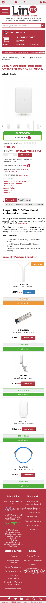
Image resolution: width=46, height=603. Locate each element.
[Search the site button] (43, 25)
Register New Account (13, 561)
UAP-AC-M (22, 223)
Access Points (9, 188)
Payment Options (33, 521)
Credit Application (13, 571)
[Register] (44, 2)
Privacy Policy (32, 556)
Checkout (34, 45)
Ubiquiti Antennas (11, 186)
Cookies (32, 564)
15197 (24, 165)
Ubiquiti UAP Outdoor (12, 184)
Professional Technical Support (33, 502)
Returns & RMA (33, 517)
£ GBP (10, 32)
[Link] (9, 599)
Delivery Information (32, 512)
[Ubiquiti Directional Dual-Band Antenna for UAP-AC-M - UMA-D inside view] (18, 129)
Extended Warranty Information (13, 583)
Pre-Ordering (33, 525)
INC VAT (20, 32)
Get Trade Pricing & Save (28, 151)
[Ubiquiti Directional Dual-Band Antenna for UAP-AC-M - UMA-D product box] (28, 129)
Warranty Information (13, 576)
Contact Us (33, 529)
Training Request (33, 508)
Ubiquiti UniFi (9, 190)
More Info (29, 292)
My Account (13, 556)
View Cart (20, 45)
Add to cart (28, 338)
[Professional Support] (15, 2)
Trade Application (13, 567)
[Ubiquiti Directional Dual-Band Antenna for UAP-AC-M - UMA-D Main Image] (8, 129)
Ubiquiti (6, 192)
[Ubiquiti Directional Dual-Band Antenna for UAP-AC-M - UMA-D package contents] (38, 129)
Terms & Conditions (33, 560)
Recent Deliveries (13, 589)
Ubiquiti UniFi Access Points (15, 181)
